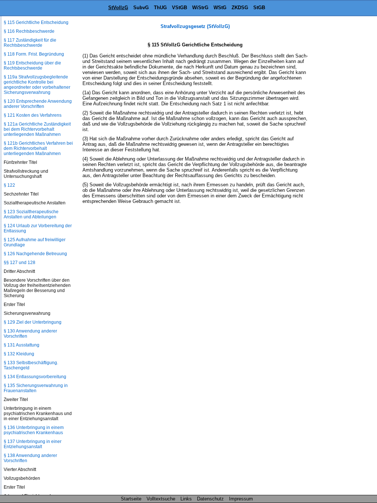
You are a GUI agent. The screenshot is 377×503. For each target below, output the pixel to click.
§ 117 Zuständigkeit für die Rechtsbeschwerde (30, 43)
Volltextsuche (161, 499)
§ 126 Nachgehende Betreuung (35, 253)
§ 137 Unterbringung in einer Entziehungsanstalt (32, 444)
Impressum (241, 499)
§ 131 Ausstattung (21, 345)
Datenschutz (210, 499)
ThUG (160, 7)
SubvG (141, 7)
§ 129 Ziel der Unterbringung (32, 322)
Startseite (131, 499)
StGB (259, 7)
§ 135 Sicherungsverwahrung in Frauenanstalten (36, 388)
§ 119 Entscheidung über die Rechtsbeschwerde (32, 65)
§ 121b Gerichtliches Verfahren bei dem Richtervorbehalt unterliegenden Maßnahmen (38, 148)
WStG (220, 7)
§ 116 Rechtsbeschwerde (29, 31)
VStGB (179, 7)
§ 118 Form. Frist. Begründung (34, 54)
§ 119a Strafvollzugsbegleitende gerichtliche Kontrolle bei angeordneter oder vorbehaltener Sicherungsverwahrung (37, 84)
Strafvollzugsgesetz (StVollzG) (195, 26)
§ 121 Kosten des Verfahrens (32, 115)
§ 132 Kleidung (19, 353)
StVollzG (118, 7)
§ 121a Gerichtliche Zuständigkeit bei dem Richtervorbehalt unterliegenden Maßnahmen (37, 129)
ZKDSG (240, 7)
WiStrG (200, 7)
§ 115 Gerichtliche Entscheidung (36, 22)
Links (186, 499)
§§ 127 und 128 (19, 262)
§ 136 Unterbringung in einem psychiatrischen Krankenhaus (34, 430)
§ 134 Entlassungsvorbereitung (35, 376)
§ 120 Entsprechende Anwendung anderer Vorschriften (38, 104)
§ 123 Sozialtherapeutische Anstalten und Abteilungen (31, 214)
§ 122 (9, 185)
